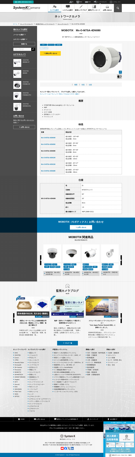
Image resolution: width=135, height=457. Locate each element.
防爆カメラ (32, 374)
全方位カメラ (33, 367)
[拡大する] (120, 72)
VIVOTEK (18, 355)
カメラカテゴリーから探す (37, 349)
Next (121, 260)
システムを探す (68, 10)
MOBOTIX (18, 372)
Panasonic (18, 370)
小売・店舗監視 (92, 360)
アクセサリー (33, 379)
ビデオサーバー (34, 408)
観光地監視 (90, 367)
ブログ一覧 (68, 343)
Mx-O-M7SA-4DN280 (48, 171)
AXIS (16, 353)
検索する (24, 44)
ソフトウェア (33, 389)
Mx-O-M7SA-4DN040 (48, 137)
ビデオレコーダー (34, 396)
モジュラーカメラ (34, 372)
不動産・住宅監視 (92, 370)
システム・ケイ (116, 1)
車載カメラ (32, 370)
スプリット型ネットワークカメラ (39, 401)
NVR (89, 1)
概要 (75, 84)
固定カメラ (32, 353)
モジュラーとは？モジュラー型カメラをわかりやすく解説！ (60, 94)
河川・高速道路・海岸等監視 (96, 353)
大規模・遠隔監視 (113, 353)
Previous (40, 260)
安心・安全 (111, 365)
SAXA (16, 394)
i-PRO (16, 360)
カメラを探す (54, 10)
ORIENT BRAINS (20, 377)
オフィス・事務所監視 (94, 362)
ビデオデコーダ (34, 406)
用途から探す (110, 349)
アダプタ (32, 411)
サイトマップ (94, 419)
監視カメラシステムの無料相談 (66, 419)
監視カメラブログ (81, 10)
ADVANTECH (19, 374)
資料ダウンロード (94, 10)
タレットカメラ (34, 360)
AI (72, 1)
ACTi (16, 382)
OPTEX (17, 396)
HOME (22, 419)
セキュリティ (112, 355)
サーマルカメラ (34, 362)
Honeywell (18, 365)
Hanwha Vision (19, 362)
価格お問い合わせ (51, 53)
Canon (17, 357)
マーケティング (113, 362)
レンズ (31, 394)
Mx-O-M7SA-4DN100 (48, 157)
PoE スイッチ (33, 387)
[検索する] (33, 49)
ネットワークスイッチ (36, 382)
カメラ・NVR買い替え (115, 360)
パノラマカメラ (34, 365)
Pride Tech (18, 391)
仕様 (90, 84)
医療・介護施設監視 (93, 374)
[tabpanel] (119, 76)
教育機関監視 (91, 365)
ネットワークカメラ (101, 1)
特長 (83, 84)
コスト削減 (111, 357)
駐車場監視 (90, 357)
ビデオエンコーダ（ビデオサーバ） (40, 399)
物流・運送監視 (92, 372)
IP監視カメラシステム (60, 349)
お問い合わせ (107, 10)
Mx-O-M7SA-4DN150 (48, 164)
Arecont (17, 384)
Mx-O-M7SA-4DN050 (48, 144)
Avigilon (17, 379)
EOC (16, 387)
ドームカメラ (33, 355)
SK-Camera (18, 367)
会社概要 (113, 419)
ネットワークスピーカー (36, 384)
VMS (80, 1)
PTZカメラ (32, 357)
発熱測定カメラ (34, 377)
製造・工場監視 (92, 355)
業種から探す (90, 349)
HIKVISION (18, 389)
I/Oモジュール (33, 391)
